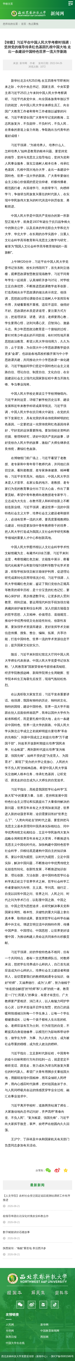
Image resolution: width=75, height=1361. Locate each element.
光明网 (10, 1330)
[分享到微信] (48, 1170)
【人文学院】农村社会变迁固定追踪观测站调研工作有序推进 (36, 1197)
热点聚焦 (33, 23)
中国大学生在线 (15, 1343)
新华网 (44, 1324)
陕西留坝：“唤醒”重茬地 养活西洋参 (24, 1248)
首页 (23, 23)
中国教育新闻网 (49, 1330)
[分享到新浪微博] (57, 1170)
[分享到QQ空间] (65, 1170)
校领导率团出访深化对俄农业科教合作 (26, 1216)
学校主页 (8, 3)
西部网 (44, 1336)
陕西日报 (11, 1336)
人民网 (10, 1324)
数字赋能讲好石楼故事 (16, 1232)
